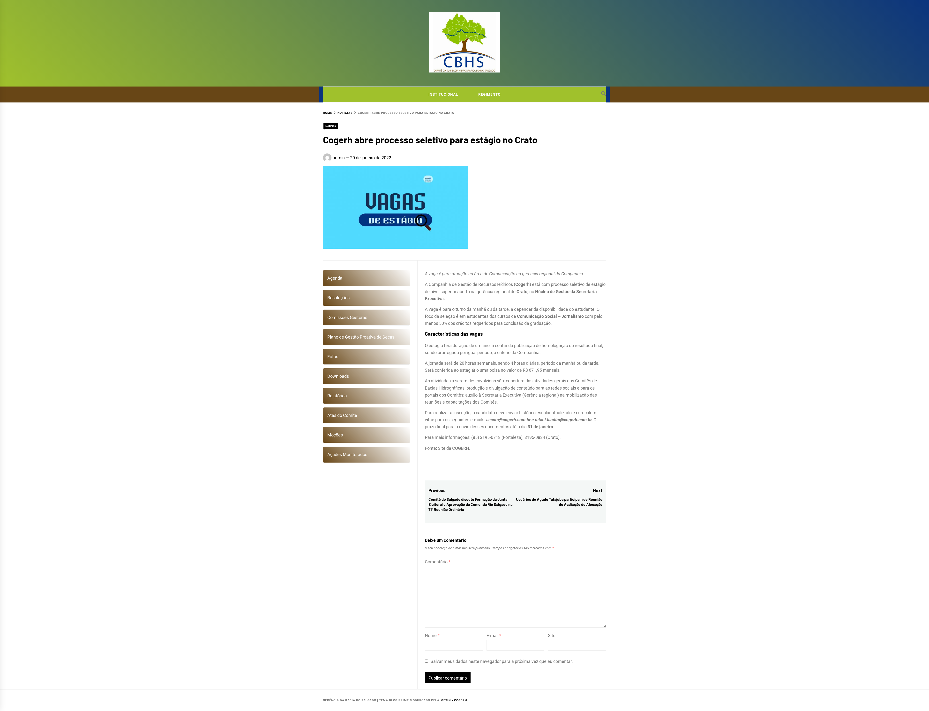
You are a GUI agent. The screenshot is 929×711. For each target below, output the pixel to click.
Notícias (330, 126)
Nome (432, 635)
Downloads (338, 376)
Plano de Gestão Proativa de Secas (360, 337)
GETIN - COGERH (454, 700)
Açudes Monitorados (347, 454)
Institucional (443, 94)
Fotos (332, 356)
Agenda (334, 278)
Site (551, 635)
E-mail (494, 635)
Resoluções (338, 297)
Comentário (437, 561)
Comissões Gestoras (347, 317)
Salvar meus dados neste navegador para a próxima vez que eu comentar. (502, 661)
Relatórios (337, 395)
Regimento (489, 94)
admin (339, 157)
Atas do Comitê (342, 415)
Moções (335, 434)
